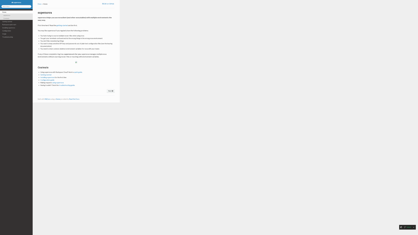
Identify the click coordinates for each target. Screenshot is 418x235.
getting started (62, 25)
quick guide (78, 72)
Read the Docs (74, 99)
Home (4, 12)
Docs (39, 4)
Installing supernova (8, 28)
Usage (4, 34)
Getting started (7, 21)
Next (110, 91)
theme (58, 99)
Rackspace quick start (9, 24)
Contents (6, 18)
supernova (17, 2)
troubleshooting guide (67, 85)
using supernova (58, 83)
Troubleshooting (7, 37)
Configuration (6, 31)
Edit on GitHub (109, 4)
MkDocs (47, 99)
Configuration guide (47, 80)
